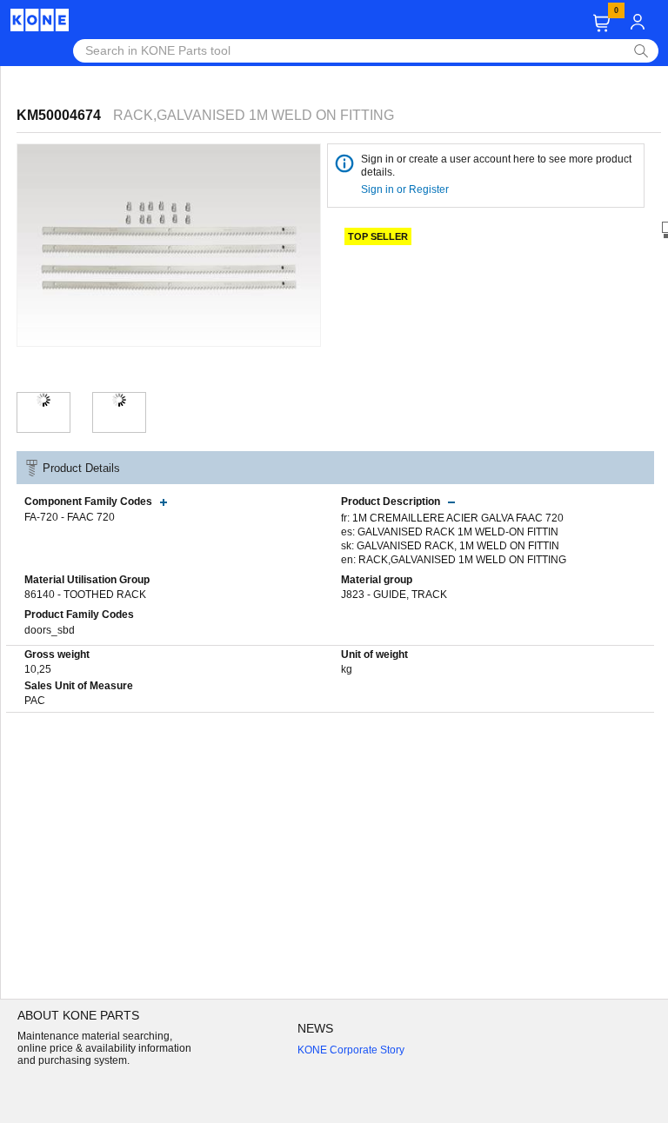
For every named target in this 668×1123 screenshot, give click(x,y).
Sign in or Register (406, 189)
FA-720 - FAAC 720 (69, 517)
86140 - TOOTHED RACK (85, 594)
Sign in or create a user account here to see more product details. (496, 165)
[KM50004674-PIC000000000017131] (119, 400)
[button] (601, 23)
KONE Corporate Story (350, 1050)
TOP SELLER (378, 236)
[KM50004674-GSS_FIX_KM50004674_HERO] (43, 400)
